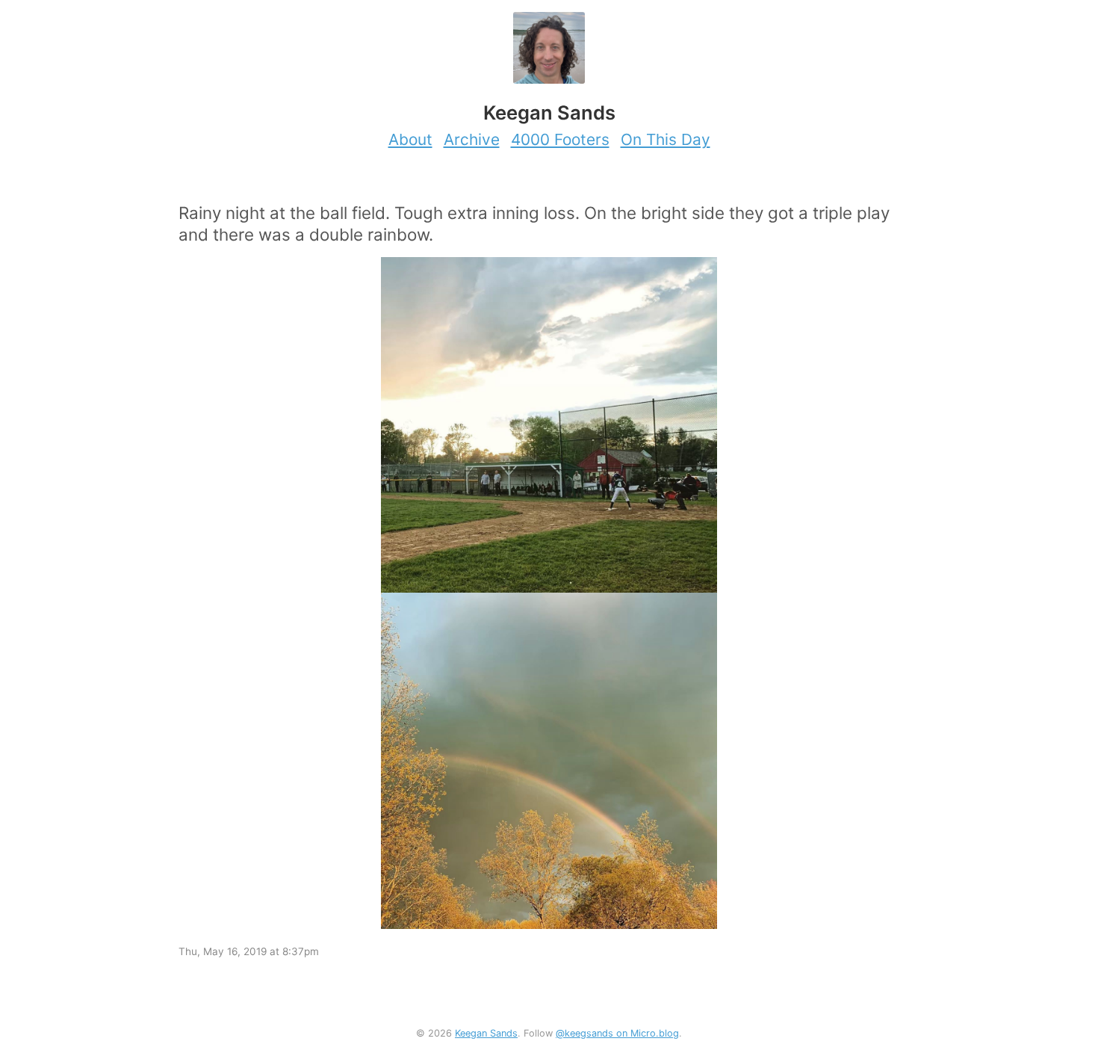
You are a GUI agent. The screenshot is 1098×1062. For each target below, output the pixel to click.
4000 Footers (560, 139)
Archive (472, 139)
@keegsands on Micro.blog (617, 1033)
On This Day (665, 139)
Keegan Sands (486, 1033)
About (410, 139)
